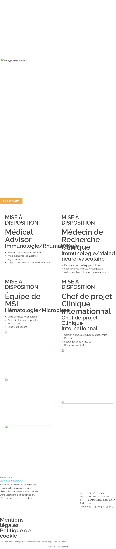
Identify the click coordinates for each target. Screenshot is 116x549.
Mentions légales (12, 522)
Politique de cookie (15, 533)
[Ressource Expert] (12, 479)
